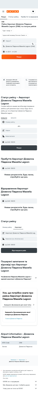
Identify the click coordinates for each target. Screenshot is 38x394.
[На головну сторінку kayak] (13, 11)
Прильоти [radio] (4, 118)
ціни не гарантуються (11, 376)
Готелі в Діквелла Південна (13, 318)
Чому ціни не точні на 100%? (13, 388)
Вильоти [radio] (13, 118)
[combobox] (21, 130)
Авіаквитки (14, 359)
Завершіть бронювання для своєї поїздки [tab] (18, 305)
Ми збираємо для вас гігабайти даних (16, 385)
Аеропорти (22, 359)
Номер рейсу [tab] (7, 227)
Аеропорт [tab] (18, 227)
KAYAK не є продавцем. (11, 381)
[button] (3, 11)
